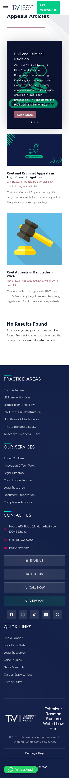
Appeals (27, 181)
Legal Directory (14, 473)
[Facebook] (11, 614)
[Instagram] (23, 614)
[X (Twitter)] (57, 614)
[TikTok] (34, 614)
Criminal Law (14, 186)
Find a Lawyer (13, 638)
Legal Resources (15, 652)
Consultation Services (18, 480)
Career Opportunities (18, 674)
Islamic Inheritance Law (19, 404)
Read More (25, 114)
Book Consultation (48, 7)
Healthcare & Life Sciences (21, 419)
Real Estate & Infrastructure (22, 412)
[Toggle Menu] (5, 7)
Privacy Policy (13, 682)
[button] (21, 769)
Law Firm (47, 280)
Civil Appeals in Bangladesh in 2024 (32, 274)
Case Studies (13, 660)
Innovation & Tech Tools (19, 465)
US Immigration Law (17, 397)
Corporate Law (14, 390)
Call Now (37, 587)
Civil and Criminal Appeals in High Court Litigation (30, 175)
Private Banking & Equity (20, 426)
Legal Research (14, 487)
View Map (37, 600)
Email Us (37, 560)
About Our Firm (14, 458)
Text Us (37, 574)
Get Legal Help (34, 753)
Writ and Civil (29, 186)
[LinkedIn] (46, 614)
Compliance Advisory (18, 502)
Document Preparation (19, 495)
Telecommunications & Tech (22, 434)
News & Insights (14, 667)
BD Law (37, 181)
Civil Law (48, 181)
